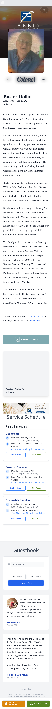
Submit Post (26, 583)
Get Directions (15, 455)
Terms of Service (33, 697)
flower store (34, 320)
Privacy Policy (18, 697)
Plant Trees (36, 455)
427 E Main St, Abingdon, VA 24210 (27, 449)
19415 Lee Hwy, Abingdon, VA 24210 (28, 513)
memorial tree (37, 315)
